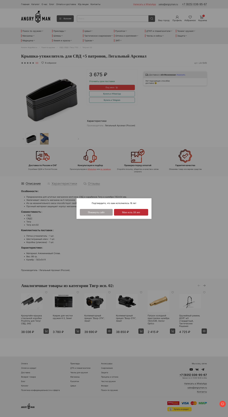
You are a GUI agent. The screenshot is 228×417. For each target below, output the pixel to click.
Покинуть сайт (96, 212)
